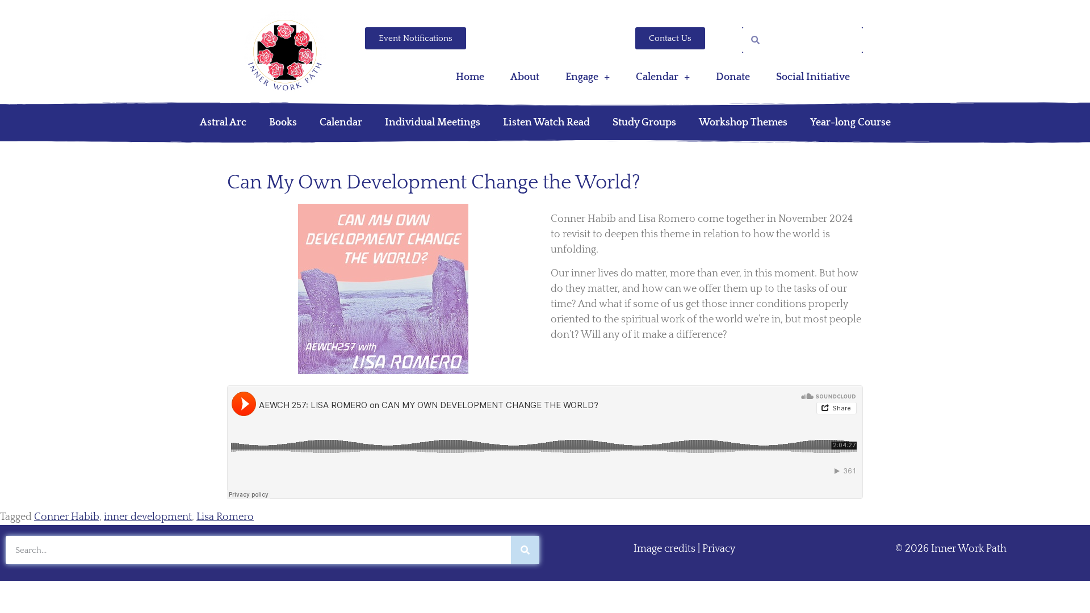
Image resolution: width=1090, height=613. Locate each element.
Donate (733, 77)
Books (283, 122)
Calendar (657, 77)
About (524, 77)
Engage (581, 77)
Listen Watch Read (546, 122)
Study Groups (644, 122)
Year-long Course (850, 122)
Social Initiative (813, 77)
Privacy (718, 549)
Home (470, 77)
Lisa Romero (225, 517)
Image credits (664, 549)
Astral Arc (223, 122)
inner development (148, 517)
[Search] (525, 550)
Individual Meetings (432, 122)
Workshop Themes (743, 122)
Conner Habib (66, 517)
